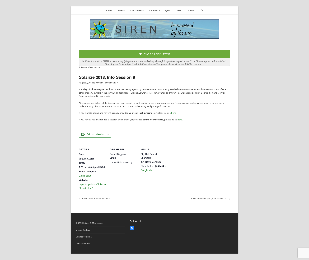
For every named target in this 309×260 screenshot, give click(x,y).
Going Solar (85, 175)
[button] (202, 10)
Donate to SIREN (84, 236)
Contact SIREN (83, 243)
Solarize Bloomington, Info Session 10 (209, 198)
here (173, 112)
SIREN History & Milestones (89, 223)
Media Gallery (83, 229)
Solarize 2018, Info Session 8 (95, 198)
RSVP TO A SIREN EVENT (156, 54)
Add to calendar (95, 134)
